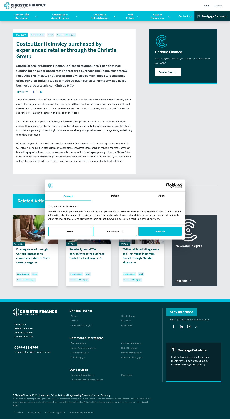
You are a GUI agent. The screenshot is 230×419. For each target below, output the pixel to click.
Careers (218, 5)
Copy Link (24, 91)
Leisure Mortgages (80, 352)
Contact (183, 16)
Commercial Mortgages (21, 16)
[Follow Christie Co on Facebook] (173, 326)
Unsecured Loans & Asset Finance (87, 379)
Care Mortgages (78, 343)
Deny (70, 231)
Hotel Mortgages (129, 347)
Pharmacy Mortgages (131, 352)
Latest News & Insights (81, 325)
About (207, 5)
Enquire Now (166, 72)
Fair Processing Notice (55, 412)
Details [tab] (115, 195)
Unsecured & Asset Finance (60, 16)
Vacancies (126, 320)
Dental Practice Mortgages (83, 347)
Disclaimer (18, 412)
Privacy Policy (34, 412)
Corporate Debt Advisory (100, 16)
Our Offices (126, 325)
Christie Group (128, 315)
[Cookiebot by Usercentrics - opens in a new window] (168, 185)
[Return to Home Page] (25, 5)
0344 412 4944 (26, 347)
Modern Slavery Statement (81, 412)
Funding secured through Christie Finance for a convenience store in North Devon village (33, 255)
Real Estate (130, 16)
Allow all (160, 231)
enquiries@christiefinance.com (32, 352)
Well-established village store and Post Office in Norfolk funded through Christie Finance (141, 255)
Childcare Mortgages (131, 343)
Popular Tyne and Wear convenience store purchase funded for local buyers (86, 253)
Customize (113, 231)
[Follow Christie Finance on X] (196, 327)
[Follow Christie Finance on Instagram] (189, 327)
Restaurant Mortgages (132, 357)
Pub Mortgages (78, 357)
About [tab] (161, 195)
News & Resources (157, 16)
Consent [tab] (68, 196)
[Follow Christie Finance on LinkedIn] (181, 327)
